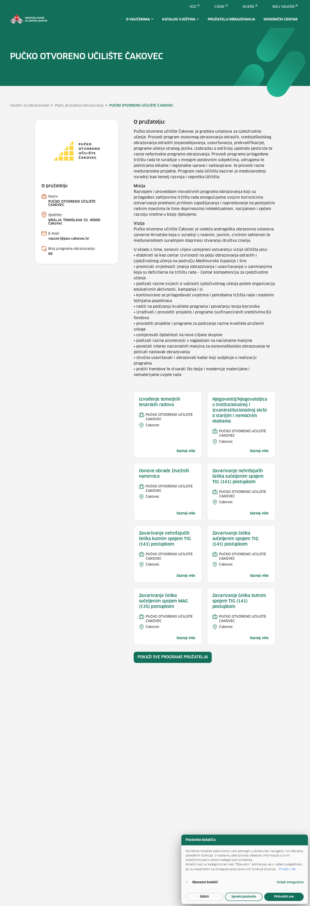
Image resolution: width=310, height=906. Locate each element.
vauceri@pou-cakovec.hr (68, 238)
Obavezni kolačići (205, 882)
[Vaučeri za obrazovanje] (28, 19)
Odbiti (204, 896)
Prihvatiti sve (284, 896)
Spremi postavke (243, 896)
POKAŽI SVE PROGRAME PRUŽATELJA (172, 657)
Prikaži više (287, 869)
